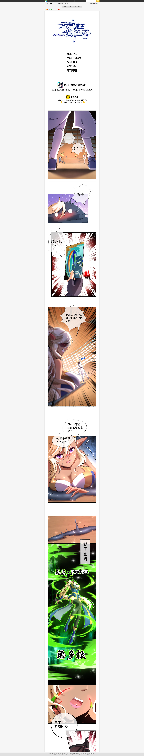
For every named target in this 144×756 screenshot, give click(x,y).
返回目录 (79, 6)
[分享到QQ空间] (46, 9)
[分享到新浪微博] (47, 9)
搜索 (98, 1)
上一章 (69, 6)
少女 (77, 754)
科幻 (64, 754)
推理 (70, 754)
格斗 (62, 754)
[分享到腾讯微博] (49, 9)
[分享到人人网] (50, 9)
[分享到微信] (51, 9)
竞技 (66, 754)
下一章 (74, 6)
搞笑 (68, 754)
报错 (60, 9)
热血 (60, 754)
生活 (81, 754)
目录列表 (64, 6)
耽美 (75, 754)
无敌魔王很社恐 (49, 3)
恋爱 (79, 754)
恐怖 (72, 754)
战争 (83, 754)
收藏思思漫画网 (56, 754)
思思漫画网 (88, 754)
